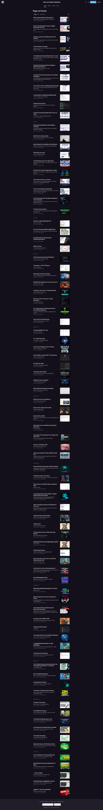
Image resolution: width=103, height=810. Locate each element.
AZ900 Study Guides (39, 550)
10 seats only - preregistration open (40, 340)
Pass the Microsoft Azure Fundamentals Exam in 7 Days (44, 646)
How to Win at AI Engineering (41, 319)
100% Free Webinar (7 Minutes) (39, 348)
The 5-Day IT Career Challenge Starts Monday (46, 86)
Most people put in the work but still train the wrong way (45, 231)
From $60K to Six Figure (40, 710)
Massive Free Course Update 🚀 (42, 399)
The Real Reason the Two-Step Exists (43, 161)
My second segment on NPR (39, 154)
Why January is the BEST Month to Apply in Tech (45, 484)
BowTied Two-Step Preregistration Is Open (45, 170)
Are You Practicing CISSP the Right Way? (44, 229)
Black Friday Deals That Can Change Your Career (44, 597)
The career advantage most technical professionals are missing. (44, 312)
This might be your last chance (39, 248)
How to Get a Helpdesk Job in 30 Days (43, 347)
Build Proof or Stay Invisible (40, 136)
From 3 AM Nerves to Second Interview (44, 755)
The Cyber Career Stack (39, 371)
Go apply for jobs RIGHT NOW (41, 618)
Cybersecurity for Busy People (41, 515)
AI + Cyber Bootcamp (39, 338)
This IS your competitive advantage (40, 365)
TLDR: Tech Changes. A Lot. (38, 561)
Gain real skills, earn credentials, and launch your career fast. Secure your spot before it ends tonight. (45, 570)
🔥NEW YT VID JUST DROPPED (42, 789)
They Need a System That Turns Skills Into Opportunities (44, 146)
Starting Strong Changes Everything (43, 388)
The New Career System (40, 209)
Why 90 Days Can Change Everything (41, 704)
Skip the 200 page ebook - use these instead (42, 551)
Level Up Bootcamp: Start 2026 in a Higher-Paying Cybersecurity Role (45, 494)
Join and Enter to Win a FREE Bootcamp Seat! (42, 782)
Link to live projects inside (38, 356)
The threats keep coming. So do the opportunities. (43, 766)
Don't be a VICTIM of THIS (40, 444)
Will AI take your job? (39, 152)
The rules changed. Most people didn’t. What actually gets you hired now (45, 211)
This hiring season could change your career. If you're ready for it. (45, 30)
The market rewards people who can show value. (43, 137)
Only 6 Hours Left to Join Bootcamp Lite (44, 568)
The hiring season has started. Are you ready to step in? (44, 745)
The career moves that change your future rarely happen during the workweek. (45, 129)
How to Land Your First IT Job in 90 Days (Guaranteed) (44, 675)
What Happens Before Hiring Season (43, 17)
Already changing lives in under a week (41, 774)
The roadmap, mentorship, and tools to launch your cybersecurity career (44, 693)
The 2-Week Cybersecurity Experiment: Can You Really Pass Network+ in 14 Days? (45, 665)
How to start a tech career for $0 (42, 407)
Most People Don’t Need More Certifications (45, 144)
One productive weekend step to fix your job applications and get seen (46, 418)
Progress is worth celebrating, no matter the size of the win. (45, 477)
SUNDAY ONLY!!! (36, 590)
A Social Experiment (37, 667)
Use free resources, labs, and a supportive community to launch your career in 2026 (45, 457)
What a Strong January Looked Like (40, 390)
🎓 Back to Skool (37, 773)
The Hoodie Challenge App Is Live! (42, 719)
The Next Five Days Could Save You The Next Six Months (45, 75)
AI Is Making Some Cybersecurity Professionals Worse (42, 238)
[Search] (86, 2)
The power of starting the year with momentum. (43, 438)
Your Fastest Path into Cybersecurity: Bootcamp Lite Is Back (43, 608)
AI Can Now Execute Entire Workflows (43, 257)
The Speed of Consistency (40, 653)
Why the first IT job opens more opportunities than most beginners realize (45, 49)
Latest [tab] (35, 14)
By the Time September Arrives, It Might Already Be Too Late (44, 26)
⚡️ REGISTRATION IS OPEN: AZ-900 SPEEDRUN (43, 644)
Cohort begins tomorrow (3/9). (39, 292)
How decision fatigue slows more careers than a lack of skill (45, 40)
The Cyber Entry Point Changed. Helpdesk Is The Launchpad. (45, 199)
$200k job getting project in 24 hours (41, 321)
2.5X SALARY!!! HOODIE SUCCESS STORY (44, 95)
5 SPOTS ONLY (36, 543)
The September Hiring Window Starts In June (45, 56)
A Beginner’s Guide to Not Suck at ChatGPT (42, 683)
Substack (45, 807)
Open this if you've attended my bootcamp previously (44, 426)
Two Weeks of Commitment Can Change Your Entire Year (45, 435)
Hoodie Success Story (39, 103)
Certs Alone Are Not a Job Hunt (41, 179)
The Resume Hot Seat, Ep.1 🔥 (39, 791)
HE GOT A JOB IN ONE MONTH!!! (42, 221)
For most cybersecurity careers (39, 381)
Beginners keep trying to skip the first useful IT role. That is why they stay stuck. (45, 202)
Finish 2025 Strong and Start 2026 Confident (45, 466)
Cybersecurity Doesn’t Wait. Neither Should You (45, 453)
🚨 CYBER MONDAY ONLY (40, 577)
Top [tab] (38, 14)
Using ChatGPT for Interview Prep (40, 737)
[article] (51, 20)
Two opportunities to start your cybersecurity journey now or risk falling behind (45, 600)
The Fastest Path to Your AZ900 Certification (45, 635)
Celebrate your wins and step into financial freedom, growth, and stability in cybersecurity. (45, 469)
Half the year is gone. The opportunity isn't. (42, 116)
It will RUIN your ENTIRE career (39, 446)
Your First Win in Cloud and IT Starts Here (41, 636)
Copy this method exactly (38, 409)
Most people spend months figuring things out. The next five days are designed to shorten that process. (45, 79)
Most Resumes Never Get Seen (41, 274)
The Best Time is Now (39, 702)
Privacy (51, 801)
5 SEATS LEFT (37, 524)
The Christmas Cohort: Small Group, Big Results (44, 533)
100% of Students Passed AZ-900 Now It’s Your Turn (45, 505)
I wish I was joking (37, 267)
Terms (55, 801)
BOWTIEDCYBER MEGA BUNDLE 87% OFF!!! (45, 588)
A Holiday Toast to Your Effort (41, 476)
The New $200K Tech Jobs (40, 330)
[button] (45, 5)
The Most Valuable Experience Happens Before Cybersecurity (44, 66)
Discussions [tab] (42, 14)
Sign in (99, 2)
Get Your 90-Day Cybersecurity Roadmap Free (42, 720)
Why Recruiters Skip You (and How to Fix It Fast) (43, 729)
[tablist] (39, 14)
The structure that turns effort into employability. (43, 373)
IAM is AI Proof (37, 246)
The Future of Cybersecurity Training (43, 690)
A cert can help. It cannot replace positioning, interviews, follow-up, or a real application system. (45, 182)
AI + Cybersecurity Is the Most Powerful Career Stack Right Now (44, 309)
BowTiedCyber (41, 20)
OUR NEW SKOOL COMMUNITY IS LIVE (43, 781)
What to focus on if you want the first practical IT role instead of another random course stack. (45, 191)
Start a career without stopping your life (41, 517)
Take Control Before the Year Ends (40, 535)
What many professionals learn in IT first (41, 68)
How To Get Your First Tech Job (39, 401)
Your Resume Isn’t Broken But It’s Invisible (44, 727)
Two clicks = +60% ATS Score (41, 265)
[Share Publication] (88, 2)
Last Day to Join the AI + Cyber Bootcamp (44, 290)
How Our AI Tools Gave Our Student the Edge (42, 756)
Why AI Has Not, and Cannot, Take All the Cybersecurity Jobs (44, 559)
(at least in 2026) (36, 487)
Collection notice (60, 801)
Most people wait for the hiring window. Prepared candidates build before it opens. (45, 58)
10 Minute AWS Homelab (40, 627)
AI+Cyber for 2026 (38, 363)
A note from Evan (37, 428)
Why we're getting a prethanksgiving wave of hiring (44, 620)
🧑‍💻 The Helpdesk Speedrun (40, 674)
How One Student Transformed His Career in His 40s (44, 712)
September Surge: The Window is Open (44, 744)
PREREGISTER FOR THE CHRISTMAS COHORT (45, 542)
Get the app (57, 804)
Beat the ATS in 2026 (39, 416)
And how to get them (37, 331)
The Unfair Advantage (39, 735)
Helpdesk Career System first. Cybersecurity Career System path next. (45, 172)
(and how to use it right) (38, 283)
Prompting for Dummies (39, 682)
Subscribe (93, 2)
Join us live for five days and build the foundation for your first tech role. (45, 88)
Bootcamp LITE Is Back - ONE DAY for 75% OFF (43, 579)
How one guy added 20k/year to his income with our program (44, 105)
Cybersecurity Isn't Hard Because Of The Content (44, 37)
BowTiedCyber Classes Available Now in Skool (44, 764)
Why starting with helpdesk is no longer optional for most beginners (45, 163)
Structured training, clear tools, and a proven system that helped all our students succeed (45, 508)
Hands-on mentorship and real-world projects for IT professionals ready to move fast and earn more (44, 497)
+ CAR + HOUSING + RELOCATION (40, 96)
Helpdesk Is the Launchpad (40, 380)
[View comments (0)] (42, 22)
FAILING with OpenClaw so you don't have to (45, 282)
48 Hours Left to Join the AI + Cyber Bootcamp (43, 299)
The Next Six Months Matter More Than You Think (45, 113)
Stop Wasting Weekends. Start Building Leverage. (44, 125)
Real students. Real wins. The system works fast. (43, 654)
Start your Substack (48, 804)
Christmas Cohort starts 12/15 (39, 525)
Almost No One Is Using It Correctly (40, 258)
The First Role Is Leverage (40, 46)
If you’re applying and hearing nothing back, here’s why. (44, 275)
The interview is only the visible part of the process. (43, 19)
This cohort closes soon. (38, 302)
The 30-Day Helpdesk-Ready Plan (42, 189)
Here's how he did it (37, 222)
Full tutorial (35, 628)
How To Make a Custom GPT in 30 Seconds (45, 355)
